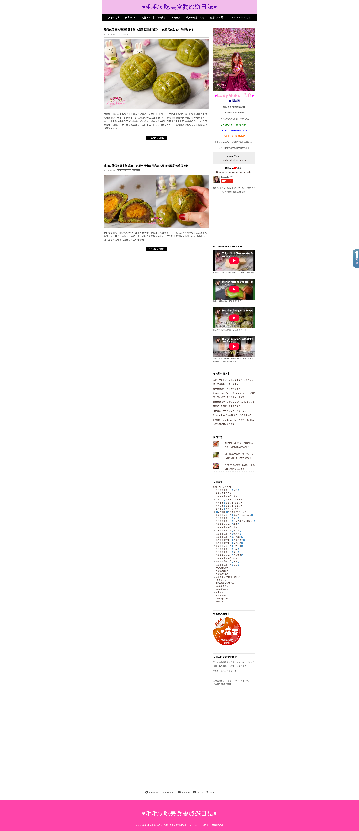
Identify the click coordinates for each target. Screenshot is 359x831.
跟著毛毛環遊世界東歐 (226, 490)
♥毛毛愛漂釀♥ (222, 571)
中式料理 (136, 171)
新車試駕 (220, 592)
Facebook (154, 792)
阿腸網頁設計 (217, 825)
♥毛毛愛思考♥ (222, 586)
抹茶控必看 (113, 17)
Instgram (169, 792)
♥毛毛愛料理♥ (222, 574)
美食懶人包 (130, 17)
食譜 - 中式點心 (124, 34)
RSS (211, 792)
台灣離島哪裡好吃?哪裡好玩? (232, 512)
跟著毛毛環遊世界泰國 (226, 558)
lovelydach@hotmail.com (234, 160)
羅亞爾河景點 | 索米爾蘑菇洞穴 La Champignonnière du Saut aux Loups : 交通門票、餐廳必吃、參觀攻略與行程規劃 (234, 393)
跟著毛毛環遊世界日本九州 (228, 546)
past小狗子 (221, 602)
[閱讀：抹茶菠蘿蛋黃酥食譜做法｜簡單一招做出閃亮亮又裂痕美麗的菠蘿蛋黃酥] (156, 227)
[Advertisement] (234, 218)
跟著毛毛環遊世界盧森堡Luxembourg (233, 515)
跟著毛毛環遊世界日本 (226, 549)
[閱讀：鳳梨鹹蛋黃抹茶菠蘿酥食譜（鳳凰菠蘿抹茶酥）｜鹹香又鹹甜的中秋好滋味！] (156, 108)
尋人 (248, 681)
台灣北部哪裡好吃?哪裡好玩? (230, 499)
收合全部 (227, 487)
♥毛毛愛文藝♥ (222, 580)
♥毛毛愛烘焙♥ (222, 568)
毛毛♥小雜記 (221, 595)
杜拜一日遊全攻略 (195, 17)
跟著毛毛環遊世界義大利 (227, 534)
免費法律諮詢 (225, 684)
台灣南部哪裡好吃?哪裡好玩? (230, 506)
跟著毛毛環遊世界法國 (226, 496)
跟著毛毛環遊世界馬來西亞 (228, 555)
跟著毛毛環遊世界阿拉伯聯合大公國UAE (234, 521)
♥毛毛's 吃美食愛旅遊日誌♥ (179, 7)
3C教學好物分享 (225, 583)
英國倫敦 (161, 17)
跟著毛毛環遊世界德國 (226, 527)
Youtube (185, 792)
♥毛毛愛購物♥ (222, 589)
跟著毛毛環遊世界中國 (226, 561)
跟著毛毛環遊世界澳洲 (226, 552)
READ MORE (156, 138)
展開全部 (217, 487)
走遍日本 (146, 17)
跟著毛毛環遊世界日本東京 (228, 543)
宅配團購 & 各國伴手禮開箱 (228, 577)
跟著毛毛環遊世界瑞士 (226, 518)
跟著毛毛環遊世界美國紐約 (228, 537)
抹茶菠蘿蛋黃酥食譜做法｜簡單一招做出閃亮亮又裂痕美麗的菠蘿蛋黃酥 (146, 165)
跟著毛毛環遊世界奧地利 (227, 530)
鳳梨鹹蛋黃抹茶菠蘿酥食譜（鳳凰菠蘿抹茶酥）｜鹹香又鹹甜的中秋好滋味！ (149, 29)
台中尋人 (235, 681)
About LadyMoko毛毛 (240, 17)
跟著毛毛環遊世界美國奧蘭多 (229, 540)
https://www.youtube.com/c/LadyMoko (234, 172)
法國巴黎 (175, 17)
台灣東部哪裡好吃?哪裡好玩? (230, 509)
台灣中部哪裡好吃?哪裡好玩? (230, 503)
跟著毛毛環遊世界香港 (226, 565)
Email (200, 792)
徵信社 (220, 681)
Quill (197, 825)
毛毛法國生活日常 (223, 493)
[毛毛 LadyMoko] (234, 90)
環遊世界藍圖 (216, 17)
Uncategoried (222, 599)
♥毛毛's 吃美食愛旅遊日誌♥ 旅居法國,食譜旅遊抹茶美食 (164, 825)
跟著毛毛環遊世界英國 (226, 524)
